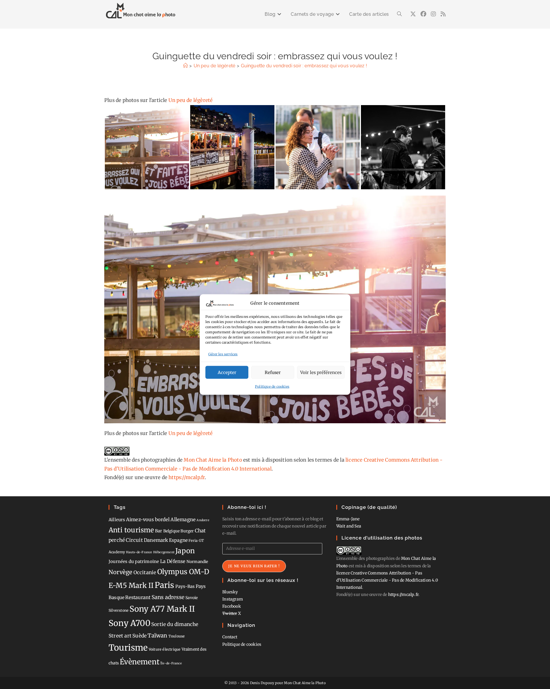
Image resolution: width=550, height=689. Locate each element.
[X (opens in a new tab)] (413, 14)
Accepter (227, 372)
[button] (147, 147)
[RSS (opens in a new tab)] (443, 14)
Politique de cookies (272, 386)
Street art (120, 636)
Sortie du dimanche (175, 624)
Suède (139, 636)
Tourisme (128, 647)
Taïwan (157, 635)
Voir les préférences (320, 372)
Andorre (203, 520)
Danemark (156, 540)
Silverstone (119, 610)
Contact (229, 636)
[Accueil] (185, 65)
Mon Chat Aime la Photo (213, 460)
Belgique (171, 531)
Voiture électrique (165, 649)
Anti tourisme (131, 530)
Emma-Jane (348, 518)
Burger (187, 531)
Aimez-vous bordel (148, 519)
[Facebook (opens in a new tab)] (423, 14)
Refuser (273, 372)
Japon (185, 550)
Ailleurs (117, 519)
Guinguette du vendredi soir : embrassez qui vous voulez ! (304, 65)
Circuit (134, 540)
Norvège (120, 572)
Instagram (232, 599)
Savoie (191, 597)
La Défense (173, 561)
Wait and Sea (348, 526)
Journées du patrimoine (134, 561)
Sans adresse (168, 597)
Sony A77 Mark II (162, 609)
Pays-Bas (185, 586)
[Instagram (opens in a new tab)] (433, 14)
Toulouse (176, 636)
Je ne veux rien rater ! (254, 566)
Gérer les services (223, 354)
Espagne (178, 540)
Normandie (197, 561)
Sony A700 (129, 623)
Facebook (231, 606)
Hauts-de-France (139, 552)
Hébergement (163, 552)
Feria (193, 540)
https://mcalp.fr (186, 477)
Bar (158, 531)
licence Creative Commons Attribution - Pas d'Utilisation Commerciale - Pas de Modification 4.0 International (387, 580)
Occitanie (144, 572)
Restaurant (137, 597)
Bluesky (230, 591)
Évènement (140, 661)
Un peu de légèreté (190, 100)
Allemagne (183, 519)
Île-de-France (171, 663)
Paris (164, 585)
